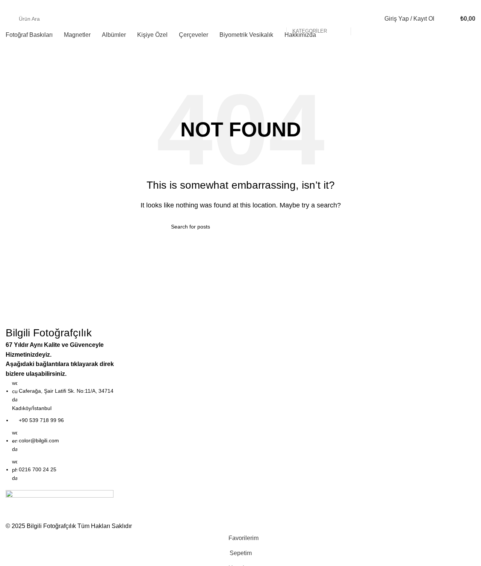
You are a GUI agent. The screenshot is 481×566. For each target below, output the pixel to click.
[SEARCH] (359, 18)
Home (14, 69)
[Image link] (59, 505)
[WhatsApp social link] (471, 5)
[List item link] (60, 431)
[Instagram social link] (462, 5)
